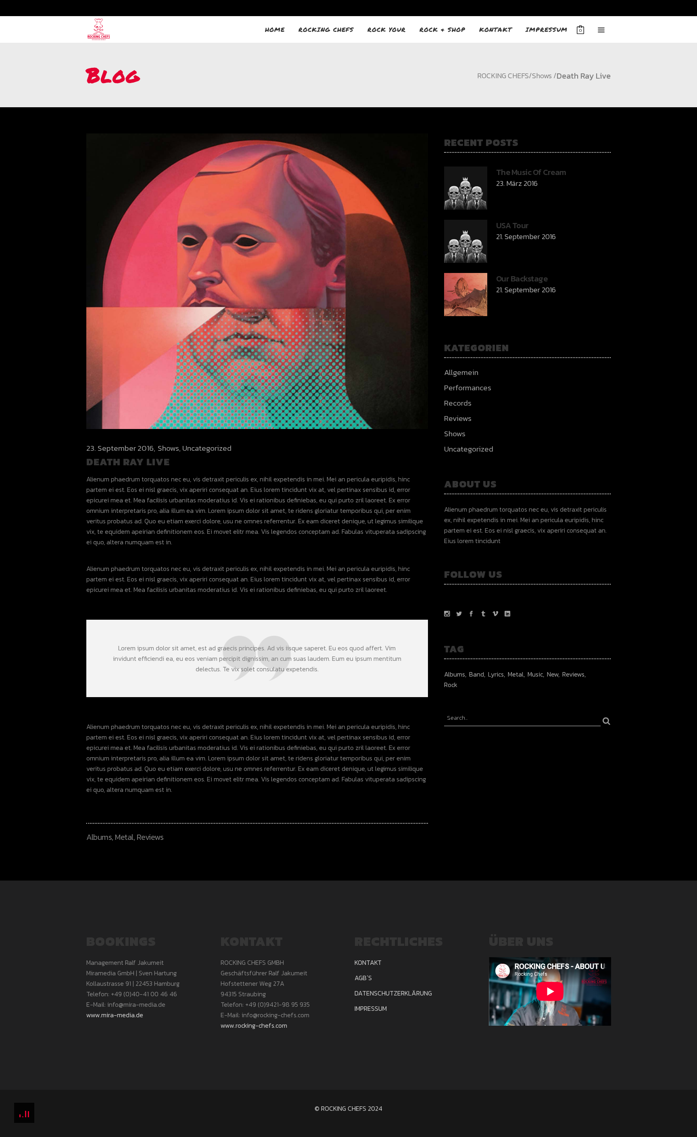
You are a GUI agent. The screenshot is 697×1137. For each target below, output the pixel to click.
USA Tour (512, 225)
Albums (99, 837)
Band (476, 674)
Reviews (150, 837)
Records (458, 403)
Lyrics (496, 674)
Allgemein (461, 372)
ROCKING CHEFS (503, 75)
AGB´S (363, 978)
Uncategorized (207, 448)
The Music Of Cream (531, 172)
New (552, 674)
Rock (450, 684)
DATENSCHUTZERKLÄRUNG (393, 993)
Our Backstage (522, 279)
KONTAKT (368, 962)
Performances (467, 388)
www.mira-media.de (114, 1015)
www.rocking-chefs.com (254, 1025)
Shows (542, 75)
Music (535, 674)
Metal (124, 837)
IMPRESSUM (371, 1008)
